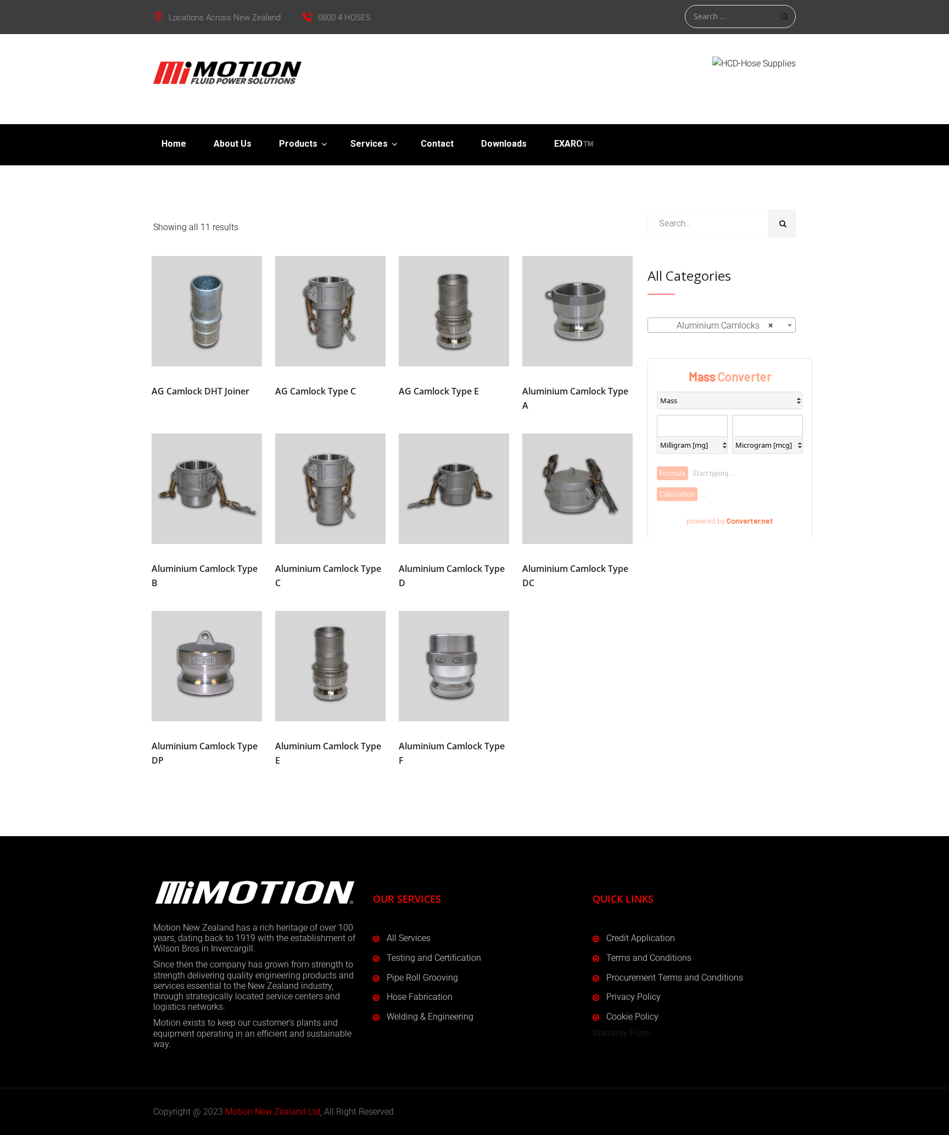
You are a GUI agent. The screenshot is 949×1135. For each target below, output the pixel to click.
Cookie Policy (632, 1016)
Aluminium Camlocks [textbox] (718, 325)
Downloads (504, 143)
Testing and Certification (434, 958)
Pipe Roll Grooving (422, 977)
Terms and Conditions (648, 958)
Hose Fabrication (420, 997)
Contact (437, 143)
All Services (409, 938)
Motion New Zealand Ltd (272, 1111)
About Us (233, 143)
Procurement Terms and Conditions (674, 977)
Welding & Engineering (430, 1016)
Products (298, 143)
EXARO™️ (574, 143)
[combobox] (721, 325)
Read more (207, 311)
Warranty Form (621, 1033)
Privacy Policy (633, 997)
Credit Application (640, 938)
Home (173, 143)
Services (369, 143)
